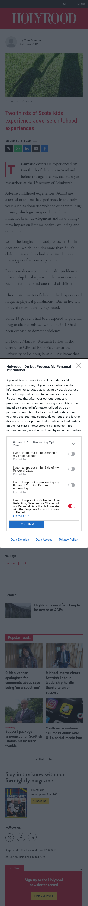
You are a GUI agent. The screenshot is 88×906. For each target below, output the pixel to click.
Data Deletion (20, 539)
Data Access (44, 539)
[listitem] (44, 444)
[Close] (80, 367)
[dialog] (44, 453)
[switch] (71, 454)
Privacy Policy (68, 539)
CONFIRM (26, 524)
